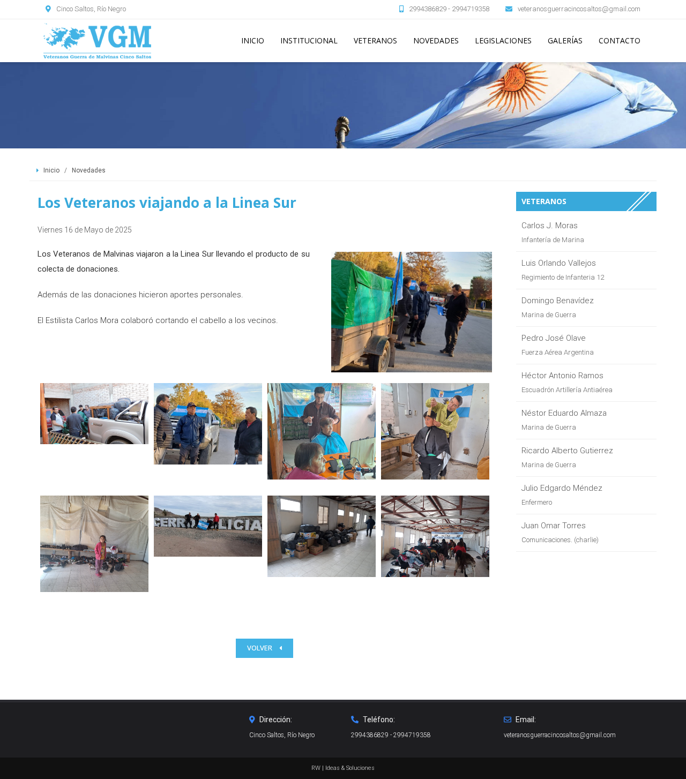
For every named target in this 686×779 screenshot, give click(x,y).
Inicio (252, 40)
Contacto (619, 40)
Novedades (436, 40)
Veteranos (375, 40)
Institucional (309, 40)
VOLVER (260, 648)
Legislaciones (503, 40)
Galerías (565, 40)
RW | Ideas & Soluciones (343, 768)
